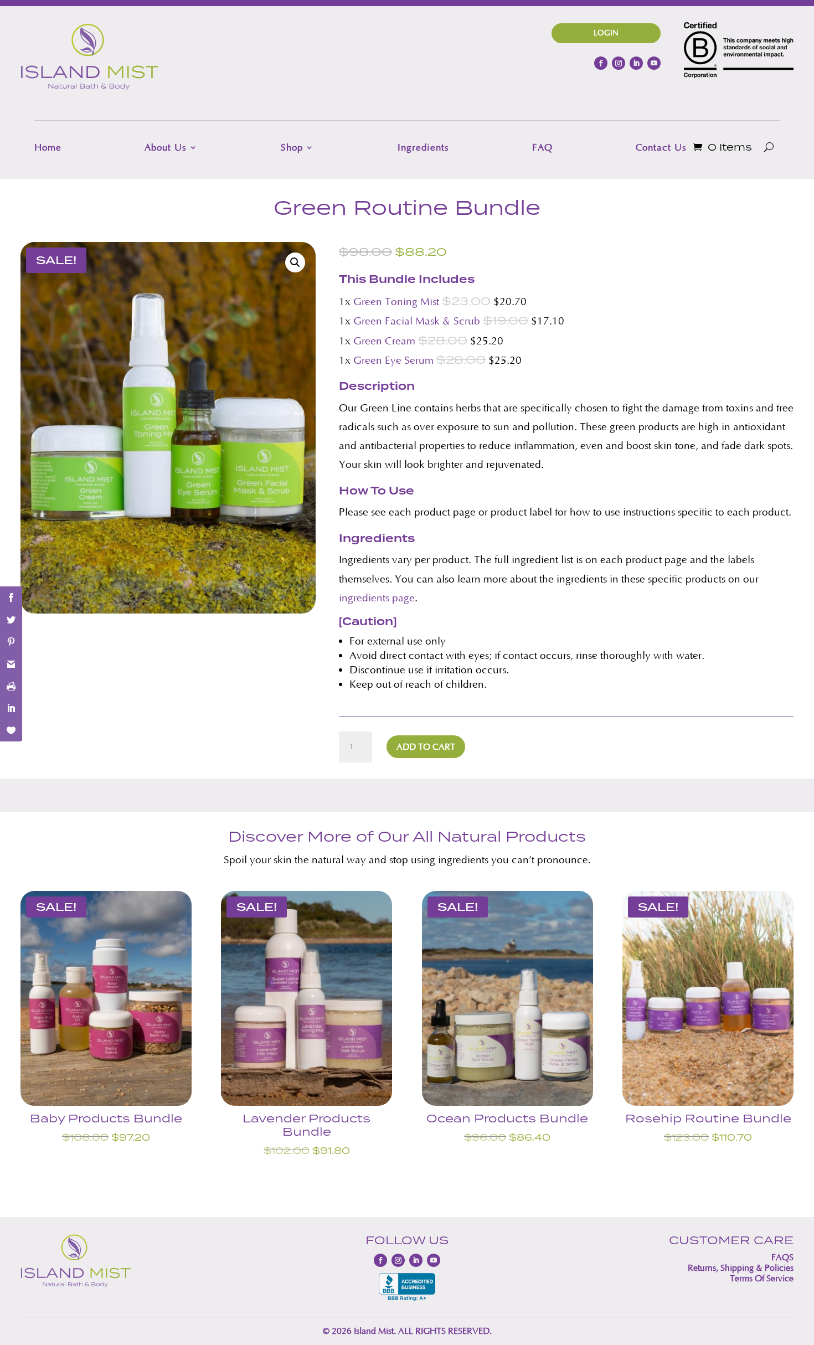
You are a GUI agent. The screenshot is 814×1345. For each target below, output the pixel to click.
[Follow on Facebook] (600, 63)
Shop (292, 147)
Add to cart (425, 746)
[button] (295, 262)
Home (47, 147)
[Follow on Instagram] (618, 63)
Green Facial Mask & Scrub (416, 321)
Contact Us (661, 147)
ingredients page (377, 597)
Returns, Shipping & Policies (741, 1267)
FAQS (782, 1257)
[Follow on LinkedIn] (636, 63)
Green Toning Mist (396, 301)
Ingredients (423, 147)
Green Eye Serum (393, 360)
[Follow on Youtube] (654, 63)
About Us (166, 147)
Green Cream (384, 340)
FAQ (542, 147)
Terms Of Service (762, 1278)
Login (606, 33)
